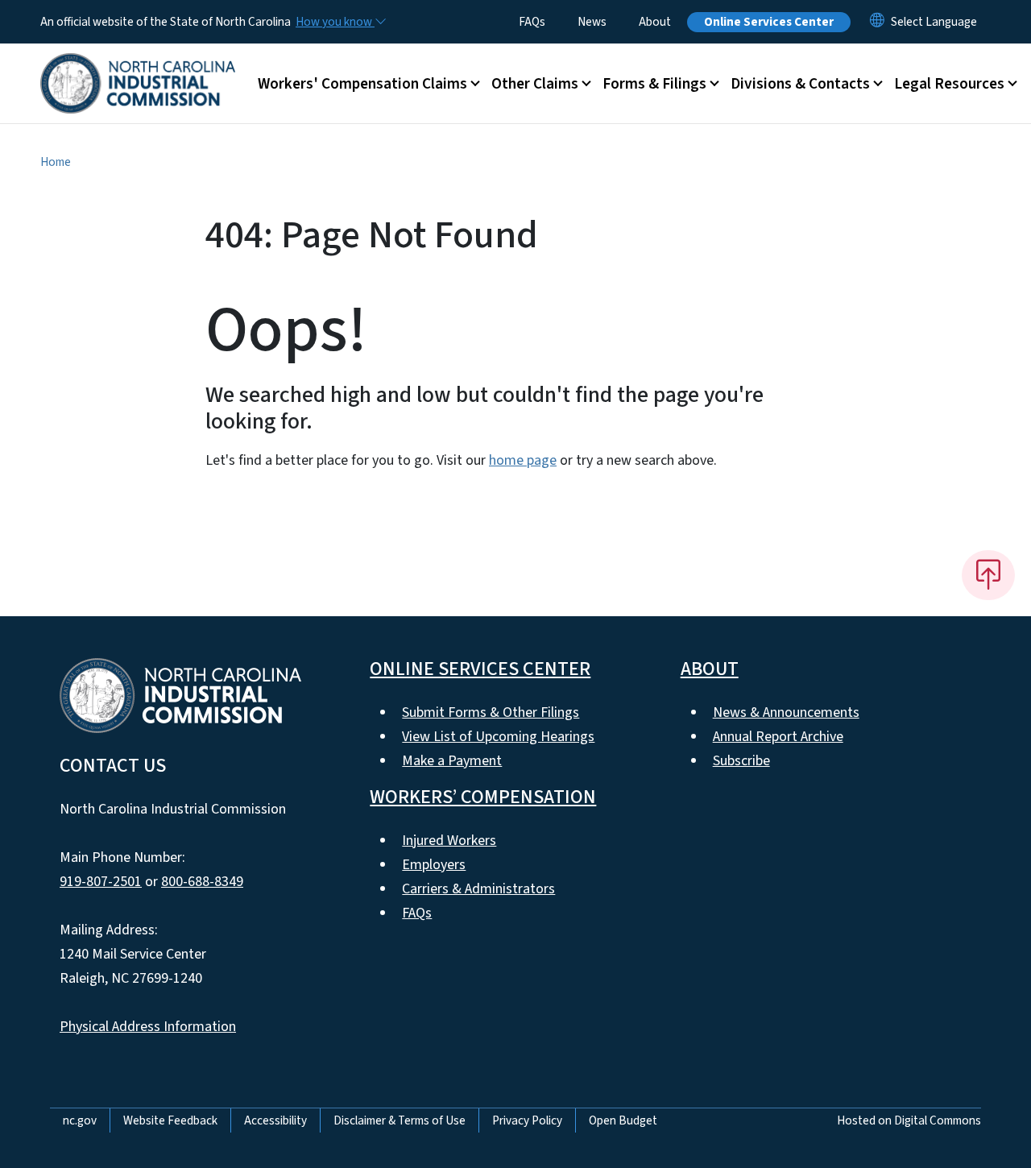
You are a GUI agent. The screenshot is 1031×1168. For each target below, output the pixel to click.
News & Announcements (786, 712)
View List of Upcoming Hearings (498, 737)
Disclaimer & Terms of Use (399, 1120)
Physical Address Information (148, 1027)
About (655, 22)
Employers (434, 865)
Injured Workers (449, 840)
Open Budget (623, 1120)
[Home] (137, 65)
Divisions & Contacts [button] (800, 83)
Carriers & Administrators (478, 889)
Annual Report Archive (778, 737)
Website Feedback (170, 1120)
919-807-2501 (101, 882)
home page (523, 460)
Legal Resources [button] (949, 83)
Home (55, 162)
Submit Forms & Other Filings (490, 712)
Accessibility (275, 1120)
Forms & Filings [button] (654, 83)
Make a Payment (452, 761)
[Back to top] (988, 575)
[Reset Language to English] (877, 22)
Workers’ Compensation (483, 797)
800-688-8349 (202, 882)
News (592, 22)
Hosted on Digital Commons (909, 1120)
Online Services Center (769, 22)
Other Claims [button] (534, 83)
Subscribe (741, 761)
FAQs (532, 22)
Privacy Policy (527, 1120)
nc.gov (80, 1120)
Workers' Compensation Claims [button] (362, 83)
